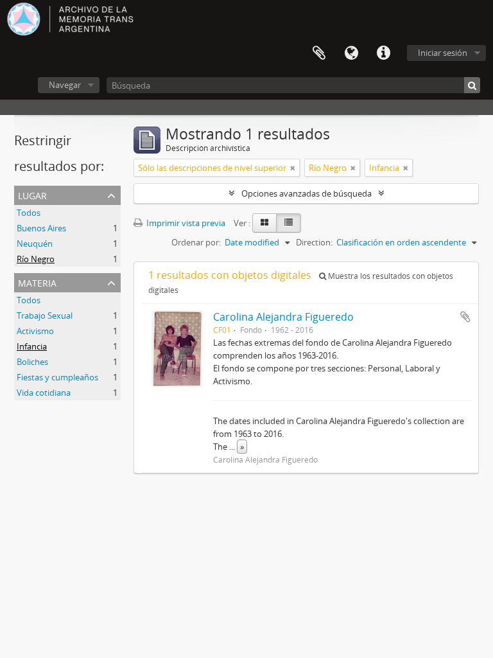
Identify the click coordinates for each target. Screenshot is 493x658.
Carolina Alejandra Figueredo (283, 317)
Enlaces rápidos (383, 53)
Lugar (32, 194)
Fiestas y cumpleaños (57, 377)
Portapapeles (319, 53)
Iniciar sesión (442, 52)
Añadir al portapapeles (465, 316)
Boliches (32, 362)
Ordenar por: (196, 242)
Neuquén (35, 243)
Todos (28, 212)
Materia (37, 281)
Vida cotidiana (44, 392)
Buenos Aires (41, 228)
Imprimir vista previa (184, 223)
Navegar (65, 85)
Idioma (351, 53)
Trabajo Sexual (45, 315)
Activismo (35, 331)
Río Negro (36, 259)
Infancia (32, 346)
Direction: (314, 242)
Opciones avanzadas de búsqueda (306, 193)
